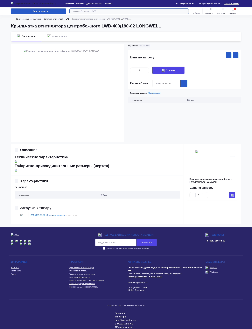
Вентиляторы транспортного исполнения (86, 280)
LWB (67, 19)
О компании (69, 4)
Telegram (213, 268)
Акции (13, 274)
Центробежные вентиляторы (28, 19)
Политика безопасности (123, 248)
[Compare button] (235, 55)
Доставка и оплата (94, 4)
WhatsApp (214, 272)
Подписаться (146, 242)
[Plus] (146, 70)
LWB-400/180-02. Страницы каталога (47, 215)
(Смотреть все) (154, 93)
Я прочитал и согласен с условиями (127, 248)
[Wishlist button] (228, 55)
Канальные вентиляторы (79, 277)
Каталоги (80, 4)
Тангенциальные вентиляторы (82, 274)
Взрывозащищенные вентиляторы (83, 287)
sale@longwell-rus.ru (209, 3)
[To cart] (232, 195)
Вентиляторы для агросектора (82, 284)
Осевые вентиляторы (78, 271)
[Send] (183, 83)
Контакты (109, 4)
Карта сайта (16, 271)
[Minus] (133, 70)
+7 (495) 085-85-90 (215, 240)
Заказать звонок (231, 4)
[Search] (186, 11)
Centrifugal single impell (53, 19)
